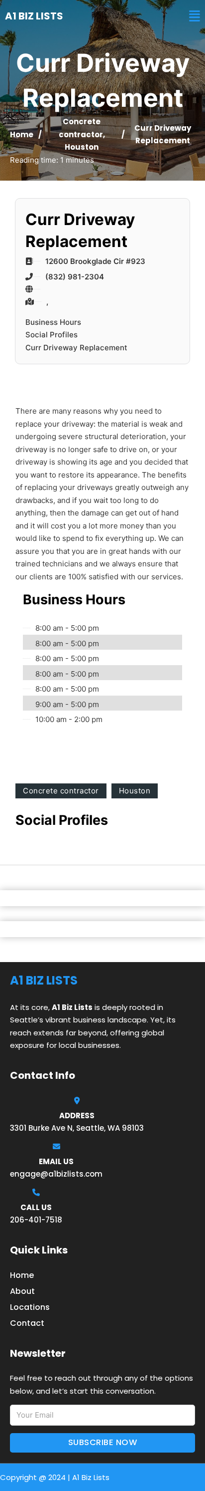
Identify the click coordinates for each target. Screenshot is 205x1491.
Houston (82, 147)
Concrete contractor (61, 790)
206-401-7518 (36, 1220)
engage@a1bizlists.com (56, 1174)
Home (21, 134)
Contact (27, 1323)
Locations (30, 1307)
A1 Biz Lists (34, 16)
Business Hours (53, 322)
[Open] (194, 16)
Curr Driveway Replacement (76, 347)
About (22, 1291)
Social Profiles (51, 334)
